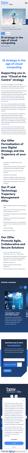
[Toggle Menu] (26, 3)
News (13, 27)
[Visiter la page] (11, 396)
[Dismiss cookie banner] (23, 400)
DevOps (14, 254)
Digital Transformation (6, 27)
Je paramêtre (14, 439)
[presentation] (25, 287)
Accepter (14, 443)
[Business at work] (7, 3)
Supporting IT (6, 252)
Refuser (14, 447)
